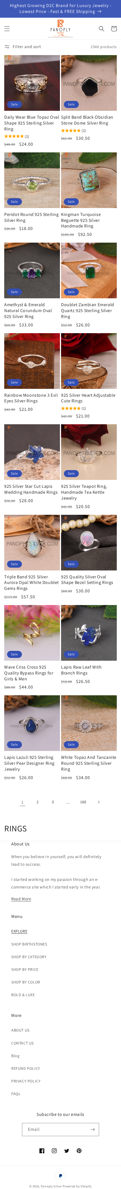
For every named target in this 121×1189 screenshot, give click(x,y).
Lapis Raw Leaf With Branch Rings (81, 670)
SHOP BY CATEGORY (29, 956)
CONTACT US (22, 1043)
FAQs (15, 1093)
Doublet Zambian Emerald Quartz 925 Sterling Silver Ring (87, 310)
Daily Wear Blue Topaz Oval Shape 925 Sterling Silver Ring (31, 123)
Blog (15, 1055)
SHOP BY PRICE (25, 969)
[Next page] (98, 802)
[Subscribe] (92, 1129)
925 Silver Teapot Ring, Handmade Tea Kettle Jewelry (84, 492)
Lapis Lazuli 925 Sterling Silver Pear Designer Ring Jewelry (29, 763)
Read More (21, 898)
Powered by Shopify (77, 1186)
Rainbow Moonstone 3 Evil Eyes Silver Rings (31, 398)
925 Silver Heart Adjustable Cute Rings (88, 398)
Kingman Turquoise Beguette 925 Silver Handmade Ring (81, 220)
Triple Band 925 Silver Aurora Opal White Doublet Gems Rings (31, 583)
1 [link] (22, 802)
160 (83, 801)
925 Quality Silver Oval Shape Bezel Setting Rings (87, 580)
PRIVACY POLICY (26, 1081)
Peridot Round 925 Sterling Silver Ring (31, 217)
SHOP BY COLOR (25, 982)
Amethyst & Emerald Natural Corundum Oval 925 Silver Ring (28, 310)
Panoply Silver (51, 1186)
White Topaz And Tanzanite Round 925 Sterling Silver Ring (88, 763)
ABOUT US (20, 1030)
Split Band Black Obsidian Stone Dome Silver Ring (87, 120)
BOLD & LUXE (23, 994)
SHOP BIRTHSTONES (29, 944)
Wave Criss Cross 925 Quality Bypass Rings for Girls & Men (28, 673)
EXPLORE (19, 931)
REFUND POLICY (25, 1068)
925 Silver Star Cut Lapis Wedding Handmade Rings (31, 489)
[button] (7, 28)
